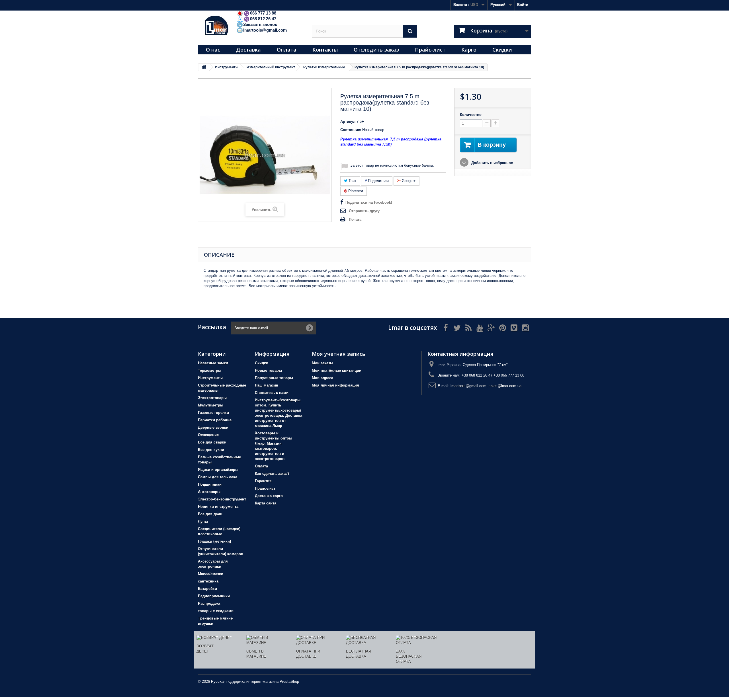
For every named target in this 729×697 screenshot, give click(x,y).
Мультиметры (210, 405)
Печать (355, 219)
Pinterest (355, 191)
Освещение (208, 435)
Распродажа (209, 603)
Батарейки (207, 588)
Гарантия (263, 481)
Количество (471, 115)
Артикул (347, 121)
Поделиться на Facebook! (368, 202)
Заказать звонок (260, 24)
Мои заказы (322, 363)
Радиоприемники (214, 596)
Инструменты (210, 378)
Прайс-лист (430, 49)
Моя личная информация (335, 385)
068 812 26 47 (263, 18)
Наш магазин (266, 385)
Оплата (286, 49)
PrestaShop (289, 681)
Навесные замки (213, 363)
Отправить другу (364, 211)
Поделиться (378, 181)
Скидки (502, 49)
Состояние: (350, 130)
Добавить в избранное (491, 163)
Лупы (203, 521)
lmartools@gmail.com (265, 30)
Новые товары (268, 370)
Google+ (408, 181)
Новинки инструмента (218, 506)
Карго (468, 49)
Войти (522, 5)
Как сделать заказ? (272, 473)
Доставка (248, 49)
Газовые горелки (213, 412)
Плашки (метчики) (214, 541)
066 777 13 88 (263, 13)
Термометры (209, 370)
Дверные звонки (213, 427)
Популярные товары (274, 378)
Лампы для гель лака (217, 477)
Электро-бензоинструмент (222, 499)
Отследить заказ (376, 49)
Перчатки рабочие (215, 420)
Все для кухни (211, 449)
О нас (213, 49)
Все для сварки (212, 442)
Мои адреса (322, 378)
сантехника (208, 581)
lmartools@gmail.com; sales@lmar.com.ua (485, 386)
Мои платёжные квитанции (336, 370)
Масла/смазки (210, 574)
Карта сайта (265, 503)
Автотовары (209, 492)
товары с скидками (216, 611)
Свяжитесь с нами (271, 393)
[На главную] (203, 67)
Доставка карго (269, 496)
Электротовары (212, 398)
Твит (351, 181)
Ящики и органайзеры (218, 469)
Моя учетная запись (338, 353)
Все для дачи (210, 514)
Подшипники (210, 484)
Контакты (325, 49)
